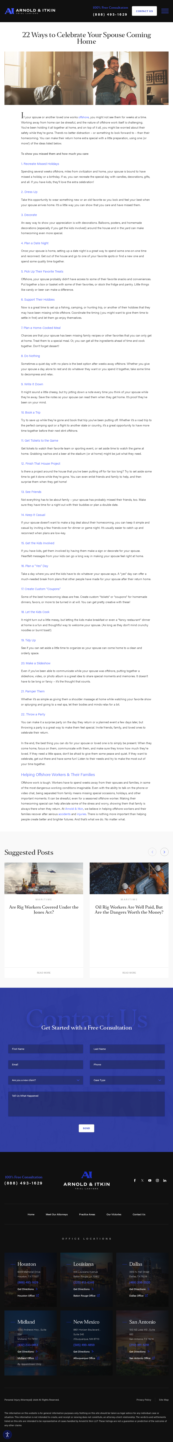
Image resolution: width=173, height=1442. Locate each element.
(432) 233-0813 (28, 1345)
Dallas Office (136, 1295)
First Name (18, 1049)
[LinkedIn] (164, 1180)
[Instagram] (157, 1180)
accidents (64, 814)
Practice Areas (87, 1214)
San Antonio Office (139, 1358)
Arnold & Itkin (74, 808)
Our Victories (114, 1214)
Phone (97, 1064)
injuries (81, 814)
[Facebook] (134, 1180)
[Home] (29, 11)
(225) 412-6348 (83, 1282)
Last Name (100, 1049)
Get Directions (26, 1289)
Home (31, 1214)
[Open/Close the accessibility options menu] (7, 1434)
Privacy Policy (144, 1399)
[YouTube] (149, 1180)
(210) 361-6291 (139, 1345)
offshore (83, 117)
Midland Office (26, 1358)
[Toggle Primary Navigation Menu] (165, 11)
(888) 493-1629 (110, 14)
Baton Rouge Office (84, 1295)
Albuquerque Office (84, 1358)
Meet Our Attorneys (57, 1214)
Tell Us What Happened (25, 1095)
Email (15, 1064)
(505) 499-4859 (84, 1345)
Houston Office (26, 1295)
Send (86, 1128)
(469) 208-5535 (139, 1282)
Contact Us (144, 11)
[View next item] (164, 852)
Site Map (164, 1399)
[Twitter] (142, 1180)
